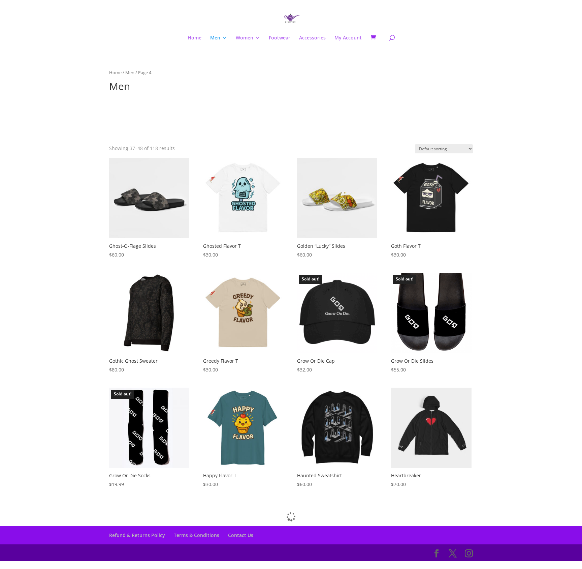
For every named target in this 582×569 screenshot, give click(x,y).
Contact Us (240, 535)
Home (194, 38)
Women (244, 38)
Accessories (312, 38)
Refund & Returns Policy (137, 535)
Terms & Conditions (196, 535)
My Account (348, 38)
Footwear (279, 38)
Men (215, 38)
